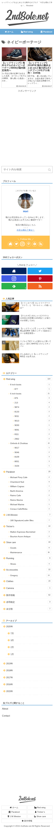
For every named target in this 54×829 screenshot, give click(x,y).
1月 (12, 654)
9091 (32, 430)
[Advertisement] (27, 120)
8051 (32, 461)
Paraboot (28, 472)
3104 (32, 466)
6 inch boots (30, 394)
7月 (12, 633)
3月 (12, 640)
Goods (30, 548)
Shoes (30, 564)
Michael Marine (30, 504)
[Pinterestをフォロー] (28, 244)
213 (32, 403)
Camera (28, 588)
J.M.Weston (28, 515)
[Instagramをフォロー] (22, 244)
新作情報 (28, 595)
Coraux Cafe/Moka (30, 509)
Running (28, 558)
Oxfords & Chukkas (30, 443)
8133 (32, 412)
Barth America (30, 491)
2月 (12, 647)
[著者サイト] (10, 244)
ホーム (15, 807)
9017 (32, 448)
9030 (32, 425)
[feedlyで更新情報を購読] (34, 244)
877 (32, 389)
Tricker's (28, 526)
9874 (32, 407)
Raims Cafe (30, 495)
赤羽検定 (28, 602)
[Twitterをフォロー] (16, 244)
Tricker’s (41, 812)
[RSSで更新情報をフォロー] (40, 244)
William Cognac (30, 486)
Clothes (28, 581)
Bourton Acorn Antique (30, 536)
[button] (49, 169)
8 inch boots (30, 385)
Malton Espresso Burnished (30, 532)
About (5, 709)
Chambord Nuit (30, 482)
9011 (32, 416)
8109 (32, 457)
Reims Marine (30, 500)
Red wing (28, 379)
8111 (32, 434)
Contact (6, 716)
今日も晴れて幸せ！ (26, 230)
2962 (32, 439)
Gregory (30, 575)
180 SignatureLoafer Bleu (30, 520)
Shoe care (28, 542)
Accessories (28, 570)
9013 (32, 421)
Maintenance (30, 552)
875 (32, 398)
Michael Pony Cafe (30, 477)
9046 (32, 452)
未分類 (28, 609)
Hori (25, 211)
